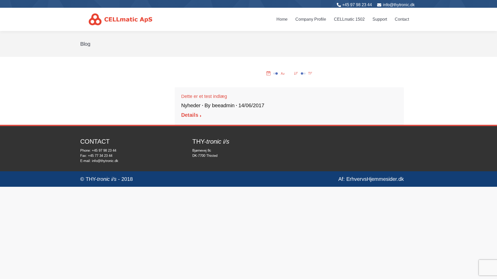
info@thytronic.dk (399, 5)
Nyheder (191, 105)
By (219, 105)
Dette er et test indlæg (204, 96)
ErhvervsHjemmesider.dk (375, 179)
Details (189, 115)
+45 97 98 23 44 (357, 5)
